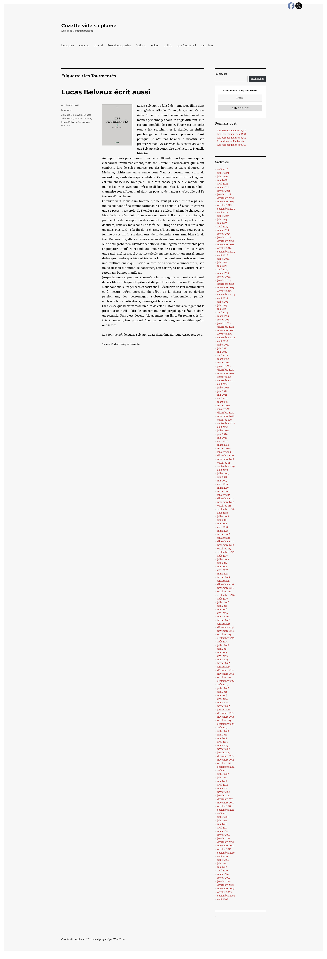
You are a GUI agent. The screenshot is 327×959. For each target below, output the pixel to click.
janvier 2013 (223, 752)
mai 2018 (222, 523)
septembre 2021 (226, 380)
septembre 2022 (226, 337)
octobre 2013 (224, 720)
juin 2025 (222, 219)
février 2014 (223, 706)
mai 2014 (222, 695)
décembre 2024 (225, 241)
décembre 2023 (225, 283)
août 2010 (222, 856)
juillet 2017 (223, 559)
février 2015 (223, 663)
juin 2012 (222, 777)
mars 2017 (223, 573)
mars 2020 (223, 444)
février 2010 (223, 877)
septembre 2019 (226, 466)
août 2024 (222, 255)
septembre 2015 (226, 638)
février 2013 (223, 749)
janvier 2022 (224, 366)
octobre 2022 (224, 334)
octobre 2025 (224, 205)
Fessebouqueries (119, 45)
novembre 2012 (225, 759)
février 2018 (223, 534)
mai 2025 (222, 223)
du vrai (98, 45)
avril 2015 (222, 656)
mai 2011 (222, 824)
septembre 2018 (226, 509)
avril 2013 (222, 741)
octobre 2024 (224, 248)
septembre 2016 (226, 595)
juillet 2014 (223, 688)
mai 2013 (222, 738)
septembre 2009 (226, 895)
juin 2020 (222, 434)
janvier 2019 (224, 495)
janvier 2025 (224, 237)
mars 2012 (223, 788)
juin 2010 (222, 863)
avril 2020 (222, 441)
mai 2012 (222, 781)
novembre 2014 (225, 673)
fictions (141, 45)
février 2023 (223, 319)
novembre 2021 (225, 373)
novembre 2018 (225, 502)
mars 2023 (223, 316)
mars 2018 (223, 530)
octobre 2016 (224, 591)
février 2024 (223, 276)
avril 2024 (222, 269)
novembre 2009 (226, 888)
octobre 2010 (224, 849)
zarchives (207, 45)
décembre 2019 (225, 455)
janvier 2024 (224, 280)
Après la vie (67, 114)
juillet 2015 (223, 645)
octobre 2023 (224, 291)
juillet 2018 (223, 516)
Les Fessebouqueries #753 (231, 134)
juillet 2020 (223, 430)
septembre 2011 (225, 809)
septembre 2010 (226, 852)
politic (168, 45)
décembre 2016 (225, 584)
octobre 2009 (224, 892)
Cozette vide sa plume (88, 25)
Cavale (78, 114)
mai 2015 (222, 652)
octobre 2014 (224, 677)
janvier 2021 (223, 409)
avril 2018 (222, 527)
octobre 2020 (224, 419)
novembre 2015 (225, 631)
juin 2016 (222, 605)
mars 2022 (223, 359)
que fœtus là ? (186, 45)
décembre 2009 (225, 885)
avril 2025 (222, 226)
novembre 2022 (225, 330)
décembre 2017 (225, 541)
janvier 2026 (224, 194)
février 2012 (223, 792)
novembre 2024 (225, 244)
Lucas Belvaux (69, 122)
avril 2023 (222, 312)
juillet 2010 (223, 859)
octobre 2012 (224, 763)
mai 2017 (222, 566)
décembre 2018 (225, 498)
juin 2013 (222, 734)
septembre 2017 (226, 552)
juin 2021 (222, 391)
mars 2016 (223, 616)
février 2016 (223, 620)
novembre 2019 (225, 459)
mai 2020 (222, 437)
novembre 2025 (225, 201)
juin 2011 (222, 820)
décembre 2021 (225, 369)
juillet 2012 (223, 774)
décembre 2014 (225, 670)
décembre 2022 (225, 326)
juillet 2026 (223, 173)
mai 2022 (222, 351)
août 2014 (222, 684)
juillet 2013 (223, 731)
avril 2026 (222, 183)
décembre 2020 (225, 412)
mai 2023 (222, 309)
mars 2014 (223, 702)
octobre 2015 (224, 634)
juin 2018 (222, 520)
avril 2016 (222, 613)
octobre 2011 (224, 806)
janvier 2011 (223, 838)
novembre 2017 (225, 545)
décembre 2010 (225, 842)
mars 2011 (222, 831)
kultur (155, 45)
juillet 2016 (223, 602)
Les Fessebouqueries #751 (231, 144)
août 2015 (222, 641)
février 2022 (223, 362)
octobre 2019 (224, 462)
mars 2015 (223, 659)
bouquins (67, 45)
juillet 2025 (223, 215)
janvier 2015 (223, 666)
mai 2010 (222, 867)
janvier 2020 (224, 452)
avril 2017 (222, 570)
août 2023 (222, 298)
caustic (84, 45)
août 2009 (222, 899)
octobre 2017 (224, 548)
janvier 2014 (223, 709)
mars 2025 (223, 230)
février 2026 (224, 190)
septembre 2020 (226, 423)
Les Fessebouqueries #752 (231, 137)
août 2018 (222, 512)
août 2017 (222, 555)
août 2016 (222, 598)
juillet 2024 (223, 258)
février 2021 (223, 405)
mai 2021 (222, 394)
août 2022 (222, 341)
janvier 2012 (223, 795)
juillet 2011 (223, 817)
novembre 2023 (225, 287)
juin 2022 (222, 348)
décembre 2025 (225, 198)
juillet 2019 (223, 473)
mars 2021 (223, 402)
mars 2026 (223, 187)
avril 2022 (222, 355)
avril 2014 (222, 698)
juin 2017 (222, 563)
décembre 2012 (225, 756)
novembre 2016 (225, 588)
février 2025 (223, 233)
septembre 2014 (226, 681)
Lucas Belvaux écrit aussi (105, 92)
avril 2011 (222, 827)
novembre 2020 (225, 416)
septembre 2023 (226, 294)
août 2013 (222, 727)
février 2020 (223, 448)
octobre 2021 (224, 376)
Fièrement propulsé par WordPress (106, 939)
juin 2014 (222, 691)
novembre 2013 (225, 716)
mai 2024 (222, 266)
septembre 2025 (226, 208)
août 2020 (222, 427)
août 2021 (222, 384)
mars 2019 (223, 487)
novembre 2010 (225, 845)
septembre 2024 (226, 251)
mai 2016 (222, 609)
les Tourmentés (82, 118)
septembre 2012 (226, 766)
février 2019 (223, 491)
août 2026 (222, 169)
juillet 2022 (223, 344)
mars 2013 (222, 745)
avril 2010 (222, 870)
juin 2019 (222, 477)
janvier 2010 (223, 881)
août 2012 (222, 770)
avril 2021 (222, 398)
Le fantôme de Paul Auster (231, 141)
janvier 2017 (223, 580)
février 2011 (223, 834)
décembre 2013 (225, 713)
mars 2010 (223, 874)
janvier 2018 (223, 537)
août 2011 (222, 813)
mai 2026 (222, 180)
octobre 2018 (224, 505)
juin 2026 (222, 176)
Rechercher (221, 74)
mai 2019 (222, 480)
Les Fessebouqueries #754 (231, 130)
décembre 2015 (225, 627)
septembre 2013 (225, 724)
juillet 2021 (223, 387)
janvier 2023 (224, 323)
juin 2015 (222, 648)
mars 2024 (223, 273)
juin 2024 (222, 262)
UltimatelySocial (191, 956)
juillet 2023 (223, 301)
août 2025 (222, 212)
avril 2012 (222, 784)
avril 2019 (222, 484)
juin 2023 (222, 305)
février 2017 (223, 577)
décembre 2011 (225, 799)
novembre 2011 (225, 802)
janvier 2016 (224, 623)
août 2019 (222, 470)
